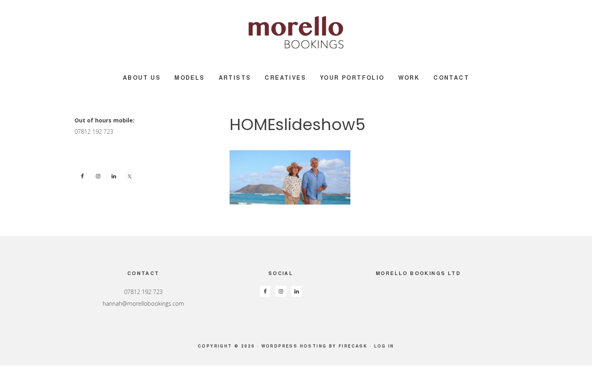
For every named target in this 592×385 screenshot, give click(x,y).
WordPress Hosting (294, 346)
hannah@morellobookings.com (143, 303)
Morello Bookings (296, 32)
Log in (384, 346)
